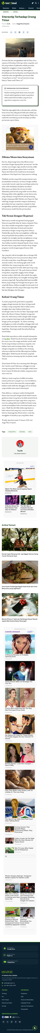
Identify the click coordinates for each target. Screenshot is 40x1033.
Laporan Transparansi (27, 1006)
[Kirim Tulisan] (32, 3)
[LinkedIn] (19, 1021)
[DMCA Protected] (6, 1017)
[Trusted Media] (3, 1017)
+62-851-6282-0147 (10, 985)
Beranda (6, 11)
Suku (30, 431)
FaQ (22, 996)
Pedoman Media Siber (27, 999)
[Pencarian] (36, 3)
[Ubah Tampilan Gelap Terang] (35, 1028)
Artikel (15, 11)
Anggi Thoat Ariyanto (9, 423)
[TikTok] (11, 1021)
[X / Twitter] (7, 1021)
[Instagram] (3, 1021)
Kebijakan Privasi (26, 1003)
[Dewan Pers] (10, 1017)
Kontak (4, 1006)
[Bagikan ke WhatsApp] (11, 32)
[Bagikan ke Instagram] (15, 32)
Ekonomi (31, 8)
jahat (8, 339)
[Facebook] (15, 1021)
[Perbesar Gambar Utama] (20, 57)
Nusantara (6, 8)
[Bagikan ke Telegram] (19, 32)
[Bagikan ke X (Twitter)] (27, 32)
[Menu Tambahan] (38, 3)
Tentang (4, 993)
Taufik (20, 450)
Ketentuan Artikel (7, 1003)
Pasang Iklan (24, 1009)
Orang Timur (12, 431)
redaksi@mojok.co (9, 983)
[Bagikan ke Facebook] (23, 32)
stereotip (22, 431)
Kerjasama (24, 993)
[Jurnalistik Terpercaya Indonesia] (16, 1017)
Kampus (21, 8)
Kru (3, 996)
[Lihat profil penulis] (20, 447)
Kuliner (14, 8)
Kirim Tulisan (5, 999)
